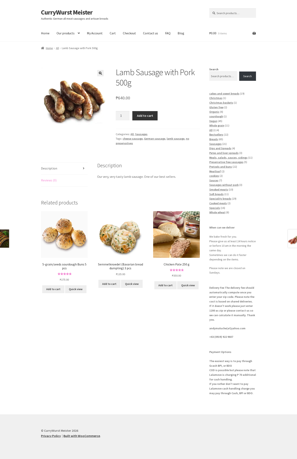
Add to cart (145, 116)
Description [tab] (49, 168)
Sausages (141, 134)
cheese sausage (133, 138)
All (57, 48)
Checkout (129, 33)
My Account (95, 33)
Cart (113, 33)
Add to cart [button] (53, 289)
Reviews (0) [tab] (49, 180)
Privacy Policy (51, 436)
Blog (181, 33)
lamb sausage (175, 138)
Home (45, 33)
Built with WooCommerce (81, 436)
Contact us (150, 33)
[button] (100, 73)
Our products (66, 33)
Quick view (75, 289)
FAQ (168, 33)
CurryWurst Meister (67, 12)
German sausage (154, 138)
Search (213, 69)
